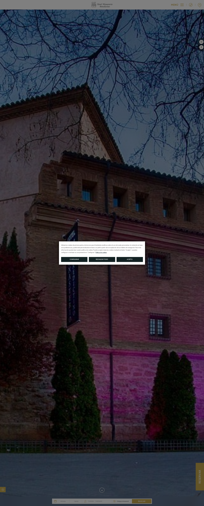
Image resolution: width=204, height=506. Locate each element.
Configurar (74, 259)
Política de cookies (101, 252)
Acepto (129, 259)
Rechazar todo (102, 259)
